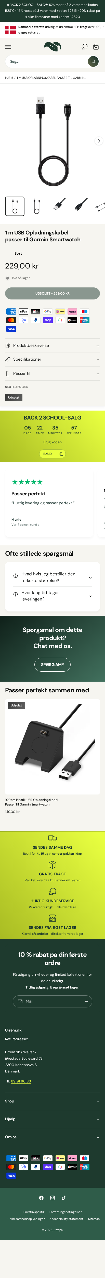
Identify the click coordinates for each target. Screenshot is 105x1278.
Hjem (9, 78)
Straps (58, 1230)
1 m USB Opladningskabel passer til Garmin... (51, 78)
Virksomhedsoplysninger (27, 1219)
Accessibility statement (66, 1219)
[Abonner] (86, 1001)
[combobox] (52, 61)
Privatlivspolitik (34, 1212)
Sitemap (94, 1219)
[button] (8, 46)
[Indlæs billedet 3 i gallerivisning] (58, 206)
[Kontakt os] (84, 46)
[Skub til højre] (99, 141)
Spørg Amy (52, 664)
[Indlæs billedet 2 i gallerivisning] (36, 206)
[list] (52, 29)
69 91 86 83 (21, 1081)
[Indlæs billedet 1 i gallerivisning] (14, 206)
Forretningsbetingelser (65, 1212)
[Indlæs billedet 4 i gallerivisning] (80, 206)
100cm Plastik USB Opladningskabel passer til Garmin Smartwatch (31, 802)
